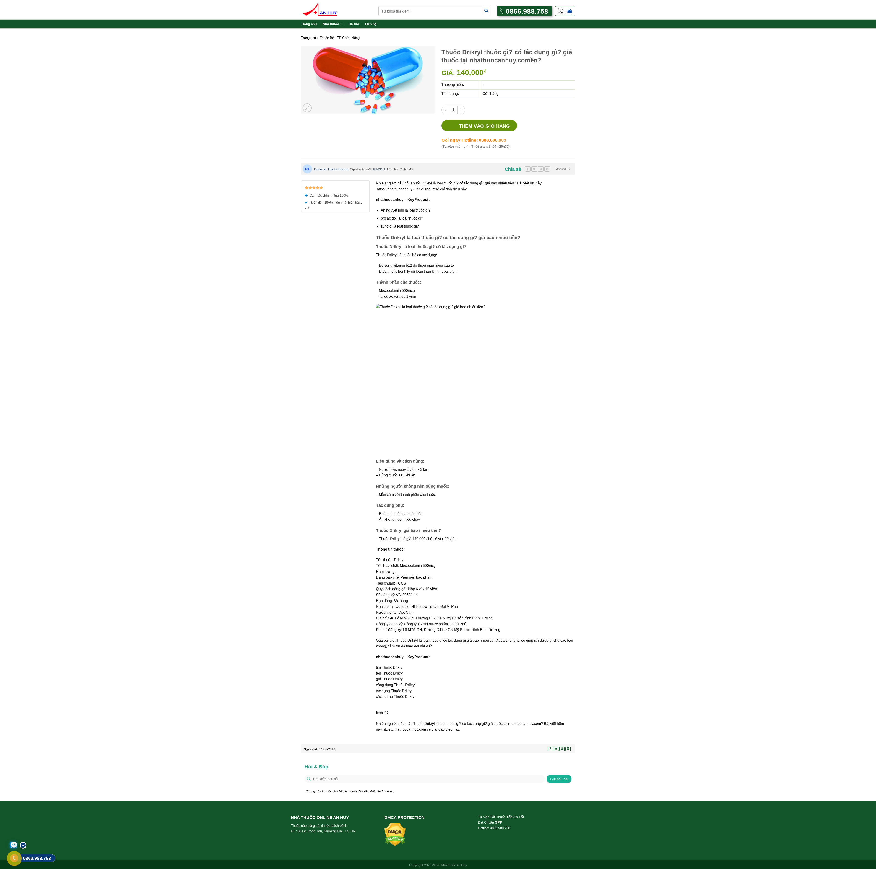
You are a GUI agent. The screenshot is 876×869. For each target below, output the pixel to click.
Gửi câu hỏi (559, 779)
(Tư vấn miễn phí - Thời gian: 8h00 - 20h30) (475, 146)
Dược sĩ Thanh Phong (331, 169)
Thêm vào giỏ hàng (484, 126)
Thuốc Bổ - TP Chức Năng (340, 38)
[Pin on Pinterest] (541, 169)
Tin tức (353, 24)
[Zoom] (307, 107)
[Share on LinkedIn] (547, 169)
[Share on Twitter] (534, 169)
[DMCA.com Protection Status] (395, 834)
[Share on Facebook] (528, 169)
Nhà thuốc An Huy (454, 865)
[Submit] (486, 11)
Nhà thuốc (331, 24)
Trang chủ (309, 24)
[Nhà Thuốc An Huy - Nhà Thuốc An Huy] (325, 9)
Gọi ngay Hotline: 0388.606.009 (473, 140)
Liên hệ (371, 24)
